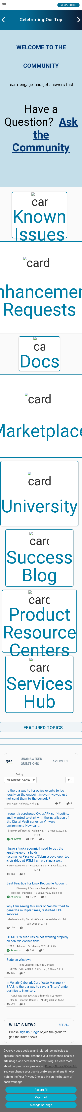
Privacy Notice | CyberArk (61, 1066)
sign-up (25, 1032)
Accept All (41, 1089)
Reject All (41, 1097)
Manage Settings (41, 1105)
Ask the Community (45, 134)
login (36, 1032)
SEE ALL (64, 1025)
